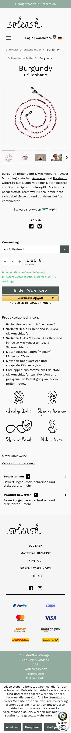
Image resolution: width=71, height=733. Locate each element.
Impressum (35, 673)
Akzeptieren (32, 727)
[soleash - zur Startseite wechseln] (35, 22)
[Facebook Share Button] (31, 226)
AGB (35, 664)
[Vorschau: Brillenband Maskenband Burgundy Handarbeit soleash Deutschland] (8, 157)
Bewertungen (14, 476)
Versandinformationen (18, 463)
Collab (36, 576)
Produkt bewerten (17, 495)
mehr (27, 485)
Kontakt (35, 561)
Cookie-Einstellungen (35, 655)
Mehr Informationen (51, 715)
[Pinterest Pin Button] (39, 226)
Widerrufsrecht (35, 669)
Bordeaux (60, 178)
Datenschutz (35, 678)
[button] (30, 299)
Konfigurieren (56, 727)
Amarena (38, 178)
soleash (35, 545)
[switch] (62, 727)
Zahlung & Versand (35, 660)
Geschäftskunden (35, 568)
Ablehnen (12, 727)
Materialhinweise (14, 456)
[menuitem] (43, 39)
